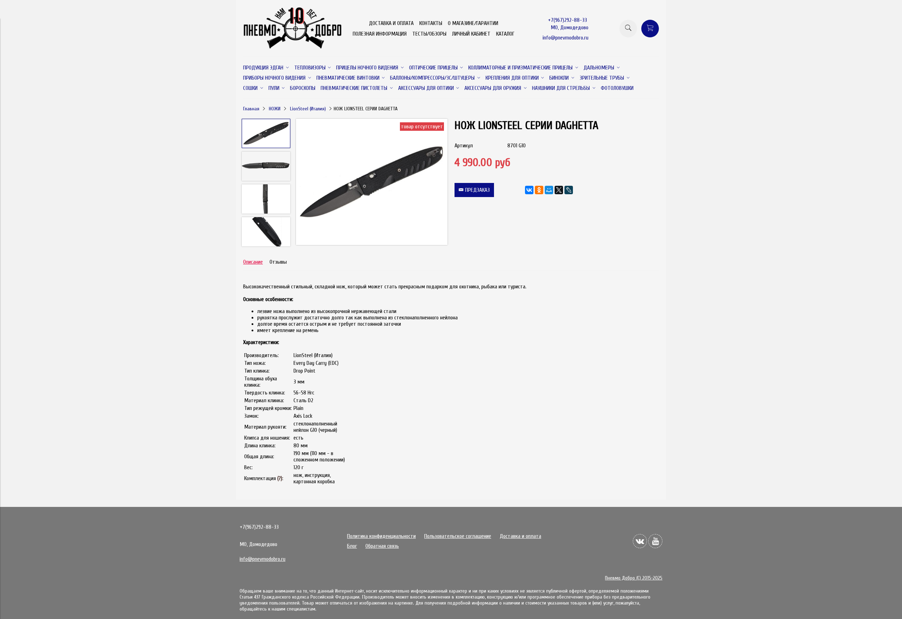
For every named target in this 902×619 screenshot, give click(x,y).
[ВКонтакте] (529, 190)
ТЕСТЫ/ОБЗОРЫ (429, 34)
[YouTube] (655, 541)
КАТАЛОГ (505, 34)
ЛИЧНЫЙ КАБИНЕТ (471, 34)
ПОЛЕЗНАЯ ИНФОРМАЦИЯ (380, 34)
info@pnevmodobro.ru (565, 38)
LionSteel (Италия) (308, 109)
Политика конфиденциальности (381, 536)
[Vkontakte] (640, 541)
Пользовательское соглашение (457, 536)
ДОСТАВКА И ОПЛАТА (391, 23)
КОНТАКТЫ (430, 23)
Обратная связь (382, 546)
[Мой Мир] (549, 190)
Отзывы (278, 262)
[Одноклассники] (539, 190)
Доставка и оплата (520, 536)
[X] (559, 190)
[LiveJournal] (568, 190)
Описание (253, 262)
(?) (279, 478)
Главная (251, 109)
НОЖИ (274, 109)
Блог (352, 546)
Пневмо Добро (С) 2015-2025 (633, 578)
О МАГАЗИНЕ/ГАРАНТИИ (473, 23)
